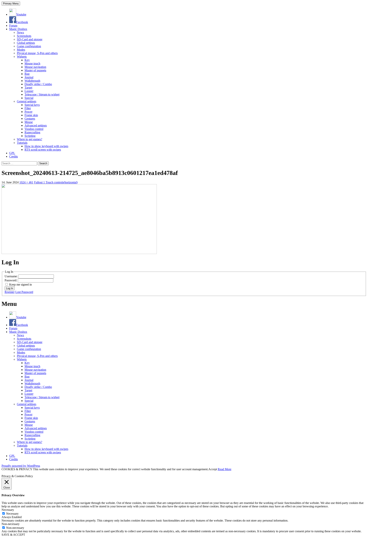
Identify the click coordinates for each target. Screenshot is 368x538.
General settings (26, 101)
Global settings (26, 42)
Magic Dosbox (18, 29)
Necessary (12, 513)
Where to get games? (29, 139)
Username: (11, 276)
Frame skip (31, 115)
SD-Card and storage (29, 39)
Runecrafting (32, 132)
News (20, 32)
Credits (13, 156)
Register (10, 292)
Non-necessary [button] (11, 524)
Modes (21, 49)
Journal (29, 77)
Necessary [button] (8, 509)
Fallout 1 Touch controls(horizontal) (56, 182)
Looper (29, 91)
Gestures (30, 118)
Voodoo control (34, 129)
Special (29, 98)
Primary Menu (11, 3)
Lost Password (24, 292)
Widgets (22, 56)
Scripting (30, 135)
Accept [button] (212, 469)
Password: (11, 280)
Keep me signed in (20, 284)
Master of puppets (35, 70)
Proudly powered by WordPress (21, 465)
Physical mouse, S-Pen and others (37, 53)
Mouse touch (32, 63)
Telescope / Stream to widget (42, 94)
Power (28, 111)
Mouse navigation (35, 67)
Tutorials (22, 142)
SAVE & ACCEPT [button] (13, 534)
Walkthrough (32, 80)
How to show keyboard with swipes (46, 146)
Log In (9, 288)
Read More (224, 469)
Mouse (29, 122)
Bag (27, 73)
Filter (28, 108)
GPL (12, 153)
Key (27, 60)
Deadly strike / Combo (38, 84)
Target (28, 87)
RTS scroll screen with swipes (43, 149)
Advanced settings (36, 125)
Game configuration (29, 46)
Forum (13, 25)
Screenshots (24, 36)
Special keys (32, 104)
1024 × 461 (26, 182)
